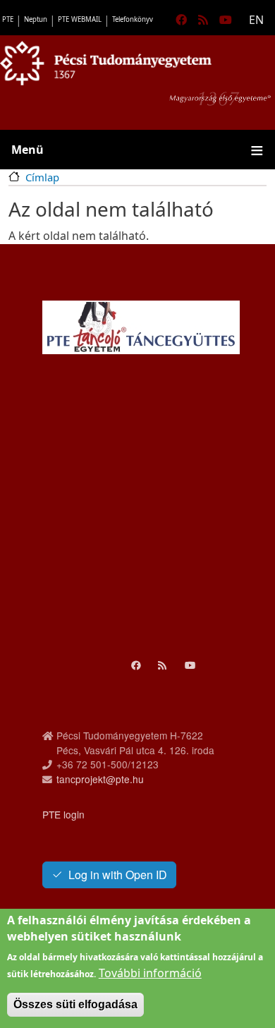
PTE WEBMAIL (80, 19)
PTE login (63, 814)
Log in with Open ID (117, 874)
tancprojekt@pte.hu (100, 779)
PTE (7, 19)
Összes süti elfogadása (75, 1004)
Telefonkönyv (132, 19)
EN (256, 20)
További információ (150, 973)
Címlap (42, 177)
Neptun (35, 19)
